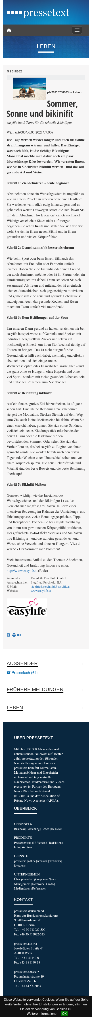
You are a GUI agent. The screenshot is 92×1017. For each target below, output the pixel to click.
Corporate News (45, 879)
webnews (55, 861)
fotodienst (20, 865)
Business (19, 829)
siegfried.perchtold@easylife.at (50, 586)
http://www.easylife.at (22, 570)
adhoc (32, 861)
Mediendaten (22, 888)
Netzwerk (38, 884)
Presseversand (22, 842)
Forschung (33, 829)
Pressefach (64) (24, 672)
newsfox (42, 861)
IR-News (56, 829)
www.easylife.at (41, 590)
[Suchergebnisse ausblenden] (19, 635)
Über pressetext (23, 879)
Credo (50, 884)
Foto (17, 847)
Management (22, 884)
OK (64, 1013)
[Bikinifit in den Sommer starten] (29, 89)
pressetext (20, 861)
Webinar (27, 847)
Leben (45, 829)
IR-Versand (40, 842)
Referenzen (39, 888)
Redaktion (55, 842)
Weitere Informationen (42, 1013)
